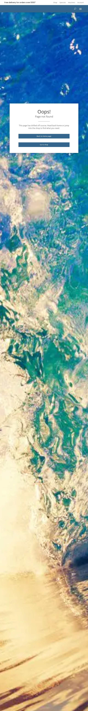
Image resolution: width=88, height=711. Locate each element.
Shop (55, 2)
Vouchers (71, 2)
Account (80, 2)
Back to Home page (44, 136)
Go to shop (44, 145)
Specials (62, 2)
